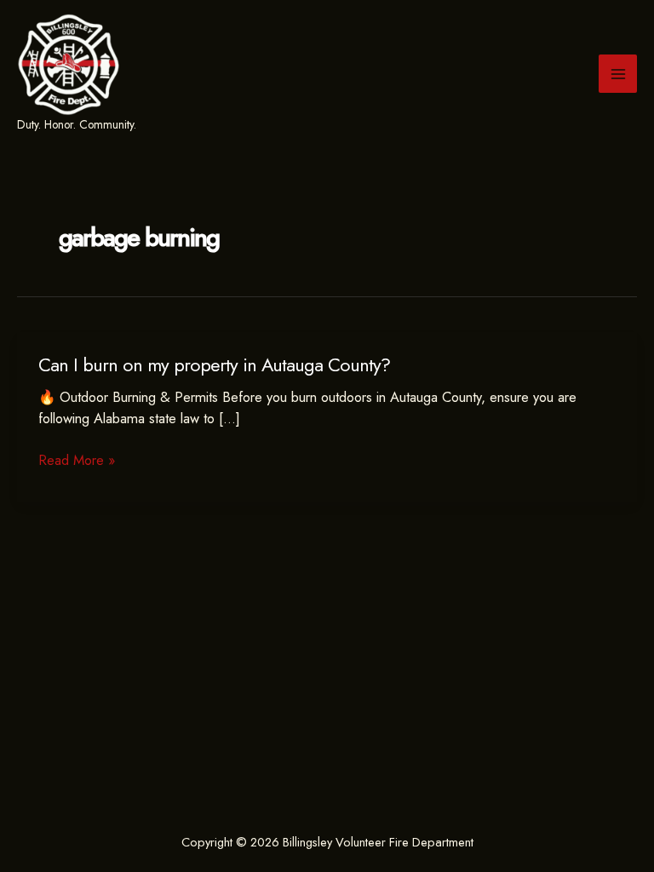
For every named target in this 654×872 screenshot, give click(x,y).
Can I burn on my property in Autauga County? (214, 365)
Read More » (76, 460)
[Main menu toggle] (618, 73)
